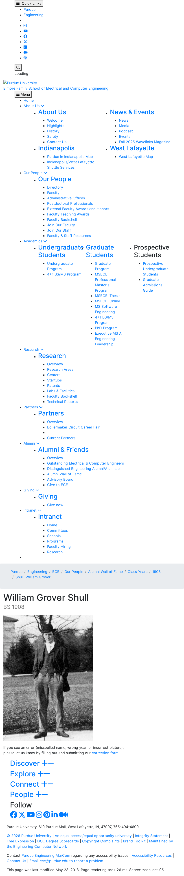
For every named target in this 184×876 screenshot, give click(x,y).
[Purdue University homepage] (20, 82)
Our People (34, 172)
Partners (31, 407)
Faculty (53, 192)
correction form (105, 753)
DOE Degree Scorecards (58, 841)
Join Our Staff (59, 230)
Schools (54, 536)
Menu (25, 94)
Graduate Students (100, 251)
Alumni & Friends (63, 449)
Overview (55, 364)
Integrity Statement (151, 835)
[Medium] (26, 52)
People (22, 794)
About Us (32, 105)
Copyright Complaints (101, 841)
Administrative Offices (66, 198)
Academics (33, 241)
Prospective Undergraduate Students (156, 268)
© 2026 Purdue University (29, 835)
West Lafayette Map (136, 156)
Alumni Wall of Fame (64, 474)
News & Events (132, 112)
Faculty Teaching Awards (68, 214)
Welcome (55, 120)
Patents (53, 385)
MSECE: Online (107, 301)
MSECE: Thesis (107, 295)
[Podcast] (25, 58)
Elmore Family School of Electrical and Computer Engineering (55, 88)
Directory (55, 187)
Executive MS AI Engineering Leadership (109, 338)
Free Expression (20, 841)
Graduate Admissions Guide (152, 285)
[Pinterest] (46, 816)
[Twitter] (25, 41)
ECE (55, 571)
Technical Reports (62, 401)
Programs (55, 541)
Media (124, 125)
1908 (156, 571)
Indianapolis (56, 148)
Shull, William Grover (32, 577)
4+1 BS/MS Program (64, 274)
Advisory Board (60, 479)
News (123, 120)
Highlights (55, 125)
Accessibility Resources (152, 855)
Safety (52, 136)
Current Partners (61, 438)
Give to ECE (57, 484)
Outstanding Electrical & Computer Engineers (85, 463)
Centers (53, 374)
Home (29, 100)
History (53, 131)
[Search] (18, 67)
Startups (54, 380)
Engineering (34, 15)
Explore (23, 773)
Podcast (126, 131)
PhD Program (106, 328)
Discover (26, 763)
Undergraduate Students (61, 251)
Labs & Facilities (60, 391)
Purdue (29, 9)
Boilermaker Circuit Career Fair (73, 427)
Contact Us (56, 142)
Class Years (137, 571)
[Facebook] (25, 36)
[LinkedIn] (25, 47)
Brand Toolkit (134, 841)
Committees (57, 530)
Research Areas (60, 369)
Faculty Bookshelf (62, 219)
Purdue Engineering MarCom (46, 855)
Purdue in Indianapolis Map (70, 156)
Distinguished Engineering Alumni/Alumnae (83, 468)
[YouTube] (26, 31)
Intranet (31, 510)
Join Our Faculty (61, 225)
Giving (30, 490)
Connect (25, 784)
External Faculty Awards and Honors (78, 209)
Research (32, 349)
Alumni (30, 443)
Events (124, 136)
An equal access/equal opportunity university (93, 835)
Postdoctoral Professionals (70, 203)
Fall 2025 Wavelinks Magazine (144, 142)
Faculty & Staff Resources (69, 235)
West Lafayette (132, 148)
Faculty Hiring (59, 546)
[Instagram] (25, 25)
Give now (55, 505)
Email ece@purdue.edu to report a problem (66, 861)
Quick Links (30, 3)
